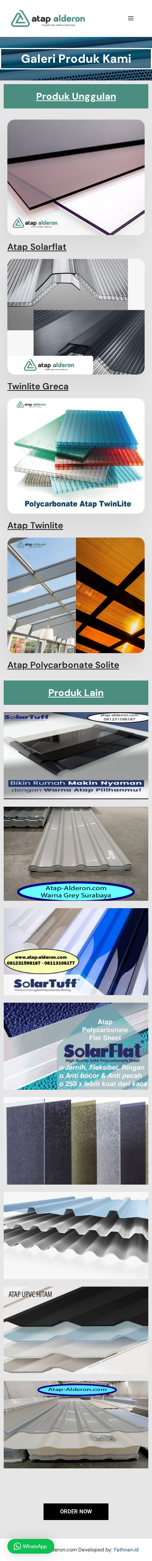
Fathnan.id (126, 1549)
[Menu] (131, 18)
